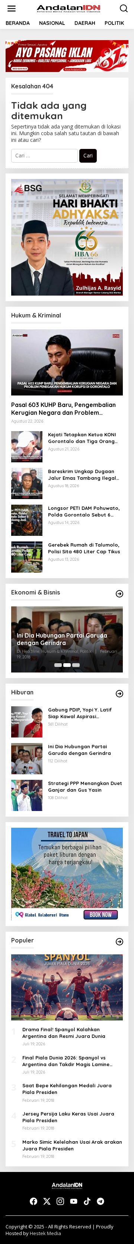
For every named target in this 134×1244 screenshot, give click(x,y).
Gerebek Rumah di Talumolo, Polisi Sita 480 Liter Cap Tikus (84, 548)
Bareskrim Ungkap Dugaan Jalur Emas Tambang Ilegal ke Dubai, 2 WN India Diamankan (82, 474)
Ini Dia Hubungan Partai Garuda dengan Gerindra (62, 639)
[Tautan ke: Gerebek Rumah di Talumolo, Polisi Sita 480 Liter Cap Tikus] (26, 556)
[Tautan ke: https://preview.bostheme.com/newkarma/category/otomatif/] (119, 693)
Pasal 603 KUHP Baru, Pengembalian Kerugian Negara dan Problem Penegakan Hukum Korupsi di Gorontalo (63, 409)
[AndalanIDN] (68, 8)
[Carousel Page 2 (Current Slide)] (67, 665)
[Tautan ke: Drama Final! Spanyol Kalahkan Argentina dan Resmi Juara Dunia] (67, 987)
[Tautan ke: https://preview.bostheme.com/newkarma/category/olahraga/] (119, 941)
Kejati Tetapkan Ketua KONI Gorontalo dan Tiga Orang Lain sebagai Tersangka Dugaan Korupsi (82, 438)
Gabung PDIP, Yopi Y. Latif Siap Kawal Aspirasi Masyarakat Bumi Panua (80, 713)
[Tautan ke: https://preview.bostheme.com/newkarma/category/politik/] (119, 593)
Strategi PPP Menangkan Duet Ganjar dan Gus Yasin (85, 786)
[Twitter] (47, 1201)
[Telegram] (100, 1201)
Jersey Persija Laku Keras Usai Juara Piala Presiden (68, 1117)
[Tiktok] (87, 1201)
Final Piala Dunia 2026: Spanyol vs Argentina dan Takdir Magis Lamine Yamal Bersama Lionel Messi (65, 1061)
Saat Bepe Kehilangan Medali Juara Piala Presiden (67, 1088)
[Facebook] (33, 1201)
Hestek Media (45, 1233)
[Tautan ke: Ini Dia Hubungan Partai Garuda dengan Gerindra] (26, 758)
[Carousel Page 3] (76, 665)
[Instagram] (60, 1201)
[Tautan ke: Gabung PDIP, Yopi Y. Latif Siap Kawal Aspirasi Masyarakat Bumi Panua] (26, 721)
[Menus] (11, 8)
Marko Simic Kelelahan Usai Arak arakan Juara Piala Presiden (72, 1145)
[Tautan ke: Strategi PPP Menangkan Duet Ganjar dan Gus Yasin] (26, 794)
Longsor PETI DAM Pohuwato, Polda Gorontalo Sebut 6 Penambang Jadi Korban (84, 511)
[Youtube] (74, 1201)
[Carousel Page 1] (58, 665)
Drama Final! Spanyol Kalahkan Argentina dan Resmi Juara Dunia (63, 1032)
